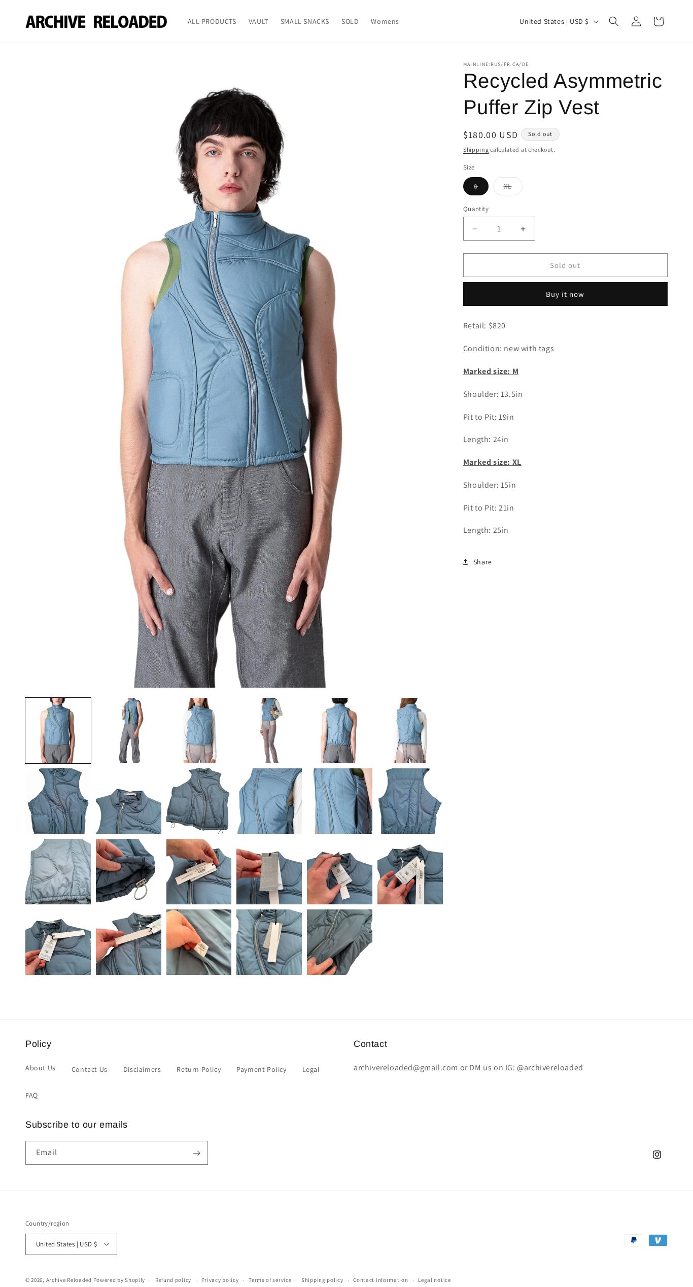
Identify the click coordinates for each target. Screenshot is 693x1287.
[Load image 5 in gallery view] (339, 730)
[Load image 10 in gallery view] (269, 801)
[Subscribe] (196, 1153)
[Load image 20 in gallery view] (128, 942)
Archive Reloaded (69, 1279)
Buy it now (565, 294)
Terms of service (270, 1279)
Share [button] (482, 561)
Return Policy (199, 1068)
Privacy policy (220, 1279)
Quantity (476, 209)
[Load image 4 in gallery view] (269, 730)
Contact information (380, 1279)
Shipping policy (322, 1279)
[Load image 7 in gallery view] (58, 801)
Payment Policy (261, 1068)
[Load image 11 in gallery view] (339, 801)
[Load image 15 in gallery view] (199, 871)
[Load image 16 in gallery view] (269, 871)
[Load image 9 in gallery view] (199, 801)
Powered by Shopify (119, 1279)
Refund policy (173, 1279)
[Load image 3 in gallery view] (199, 730)
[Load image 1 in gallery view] (58, 730)
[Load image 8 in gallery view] (128, 801)
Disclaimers (142, 1068)
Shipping (476, 149)
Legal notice (434, 1279)
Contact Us (90, 1068)
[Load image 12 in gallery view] (410, 801)
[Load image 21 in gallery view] (199, 942)
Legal (311, 1068)
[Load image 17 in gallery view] (339, 871)
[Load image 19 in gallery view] (58, 942)
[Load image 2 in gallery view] (128, 730)
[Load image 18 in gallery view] (410, 871)
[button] (614, 21)
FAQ (31, 1094)
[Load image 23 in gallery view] (339, 942)
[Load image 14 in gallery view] (128, 871)
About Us (40, 1067)
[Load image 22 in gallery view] (269, 942)
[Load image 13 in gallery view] (58, 871)
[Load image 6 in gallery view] (410, 730)
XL (513, 188)
